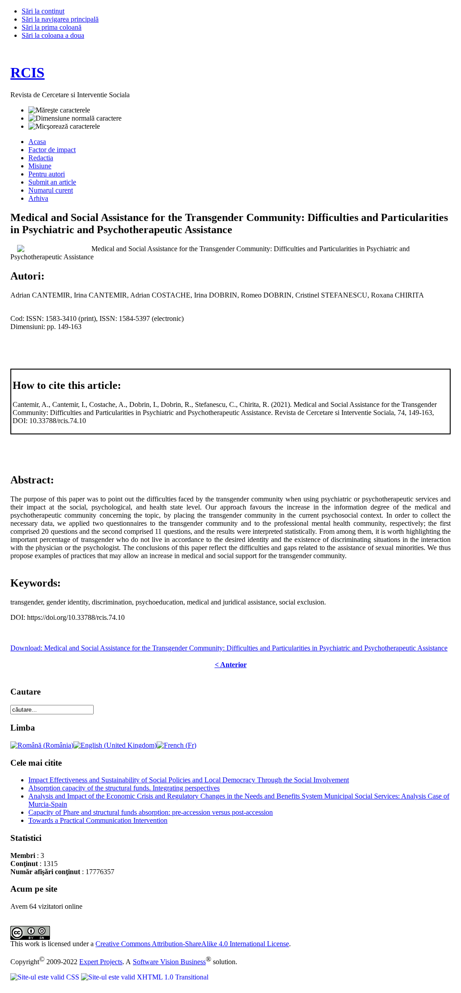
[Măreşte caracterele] (59, 110)
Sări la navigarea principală (60, 19)
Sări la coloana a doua (53, 35)
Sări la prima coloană (51, 27)
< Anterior (231, 664)
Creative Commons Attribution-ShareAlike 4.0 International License (192, 944)
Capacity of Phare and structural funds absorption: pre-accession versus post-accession (150, 812)
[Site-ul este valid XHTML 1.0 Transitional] (144, 977)
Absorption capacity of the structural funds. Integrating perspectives (124, 788)
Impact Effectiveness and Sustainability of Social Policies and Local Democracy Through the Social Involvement (188, 780)
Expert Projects (100, 962)
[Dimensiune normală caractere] (75, 118)
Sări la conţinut (43, 11)
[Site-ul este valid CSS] (45, 977)
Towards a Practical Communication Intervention (97, 820)
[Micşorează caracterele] (64, 126)
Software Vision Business (169, 962)
